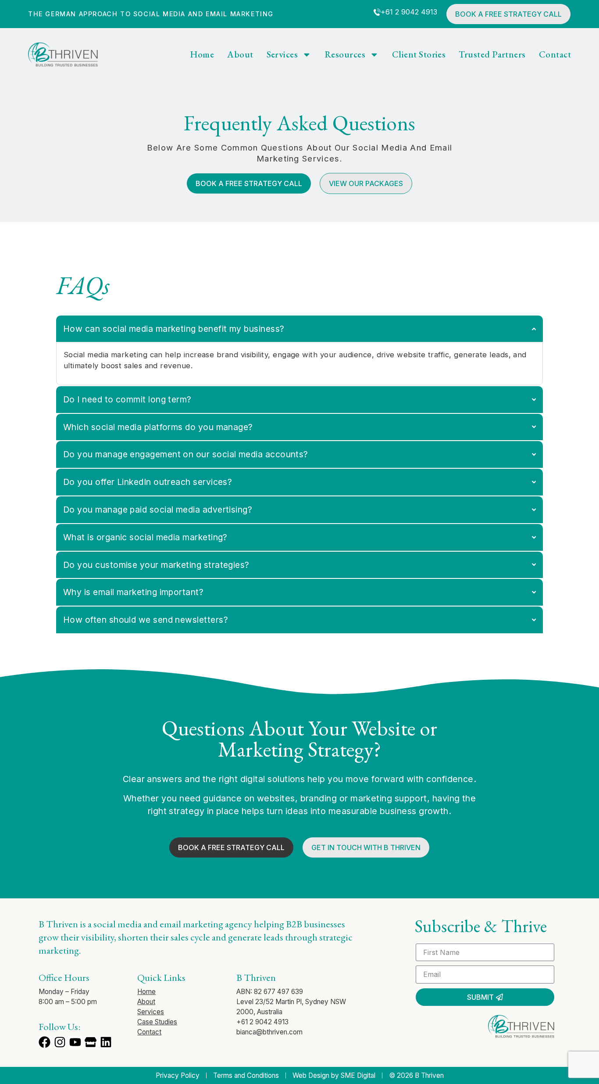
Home (202, 54)
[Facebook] (44, 1042)
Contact (555, 54)
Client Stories (419, 54)
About (240, 54)
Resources (344, 54)
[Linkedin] (106, 1042)
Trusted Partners (492, 54)
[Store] (90, 1042)
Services (282, 54)
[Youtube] (75, 1042)
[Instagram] (60, 1042)
